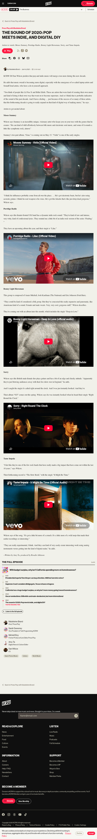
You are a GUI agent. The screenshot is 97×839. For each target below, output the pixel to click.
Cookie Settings (80, 825)
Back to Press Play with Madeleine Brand (19, 21)
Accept (91, 833)
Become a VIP (55, 765)
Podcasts (53, 739)
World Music (36, 656)
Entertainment (8, 736)
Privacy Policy (19, 825)
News (4, 732)
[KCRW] (6, 705)
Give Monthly (23, 801)
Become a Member (57, 761)
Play (9, 51)
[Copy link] (10, 58)
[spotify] (26, 51)
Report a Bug (6, 825)
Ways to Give (55, 768)
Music (52, 736)
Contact (5, 776)
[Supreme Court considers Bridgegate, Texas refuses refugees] (3, 582)
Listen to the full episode (14, 611)
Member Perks (55, 776)
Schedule (91, 9)
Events (5, 747)
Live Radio (54, 732)
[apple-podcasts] (22, 51)
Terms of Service (34, 825)
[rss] (18, 51)
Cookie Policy (48, 825)
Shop (52, 772)
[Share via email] (28, 58)
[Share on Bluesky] (23, 58)
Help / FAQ (6, 768)
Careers (5, 765)
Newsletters (7, 772)
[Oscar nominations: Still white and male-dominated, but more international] (3, 594)
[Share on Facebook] (14, 58)
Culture (25, 656)
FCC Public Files (63, 825)
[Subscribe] (76, 716)
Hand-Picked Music (11, 656)
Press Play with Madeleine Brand (14, 28)
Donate (90, 3)
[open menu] (4, 3)
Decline (79, 833)
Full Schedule (55, 743)
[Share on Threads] (19, 58)
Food (4, 739)
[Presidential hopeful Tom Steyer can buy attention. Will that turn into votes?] (3, 576)
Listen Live (12, 3)
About (4, 761)
